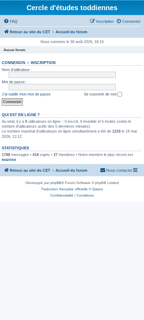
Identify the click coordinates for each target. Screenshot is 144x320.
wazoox (9, 159)
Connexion (13, 63)
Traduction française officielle (64, 189)
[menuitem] (10, 21)
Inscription (43, 63)
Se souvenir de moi (100, 94)
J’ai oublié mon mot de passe (26, 94)
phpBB (56, 183)
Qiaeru (97, 189)
